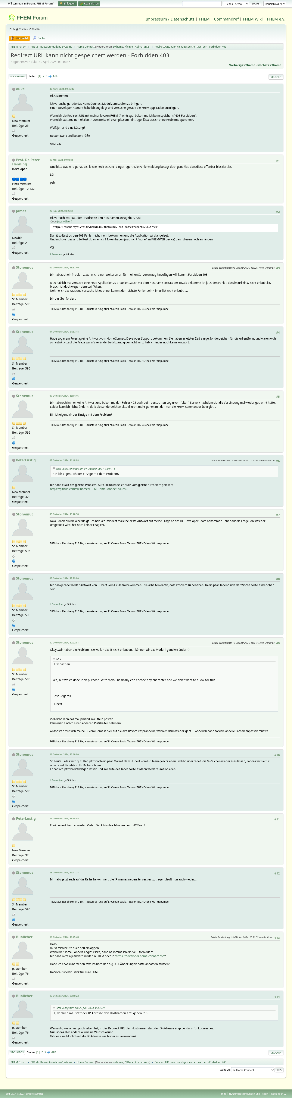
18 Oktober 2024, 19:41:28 (64, 872)
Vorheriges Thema (242, 65)
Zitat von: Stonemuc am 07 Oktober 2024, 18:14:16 (85, 469)
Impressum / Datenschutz (170, 19)
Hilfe (223, 1093)
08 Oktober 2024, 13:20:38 (64, 514)
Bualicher (24, 937)
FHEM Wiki (253, 19)
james (21, 211)
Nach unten (17, 76)
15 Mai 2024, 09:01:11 (61, 159)
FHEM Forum (32, 18)
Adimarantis (142, 47)
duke (20, 89)
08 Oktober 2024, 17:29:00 (64, 578)
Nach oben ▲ (278, 1093)
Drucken (276, 76)
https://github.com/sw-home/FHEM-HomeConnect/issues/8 (89, 489)
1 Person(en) (56, 604)
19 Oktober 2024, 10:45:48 (64, 937)
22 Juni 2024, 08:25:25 (61, 210)
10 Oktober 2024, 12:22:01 (64, 642)
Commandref (226, 19)
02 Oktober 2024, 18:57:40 (64, 267)
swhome (118, 47)
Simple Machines (34, 1093)
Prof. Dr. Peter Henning (26, 161)
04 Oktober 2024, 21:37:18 (64, 331)
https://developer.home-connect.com (140, 956)
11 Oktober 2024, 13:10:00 (64, 754)
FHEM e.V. (276, 19)
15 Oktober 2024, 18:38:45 (64, 818)
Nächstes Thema (269, 65)
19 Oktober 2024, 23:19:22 (64, 995)
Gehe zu (225, 1070)
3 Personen (56, 254)
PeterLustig (26, 460)
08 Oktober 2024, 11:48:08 (64, 460)
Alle (55, 76)
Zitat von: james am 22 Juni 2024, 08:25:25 (80, 1008)
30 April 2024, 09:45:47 (62, 88)
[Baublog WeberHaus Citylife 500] (14, 314)
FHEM (204, 19)
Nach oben (17, 1052)
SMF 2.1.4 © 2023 (15, 1093)
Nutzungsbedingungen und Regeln (248, 1093)
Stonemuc (24, 267)
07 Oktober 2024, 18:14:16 (64, 395)
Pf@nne (129, 47)
